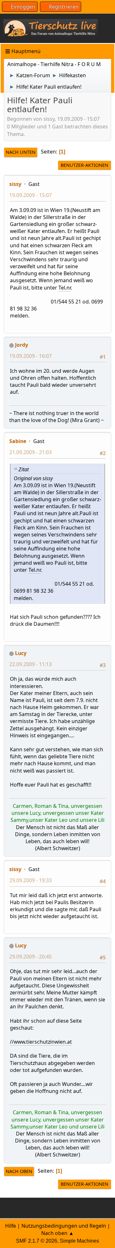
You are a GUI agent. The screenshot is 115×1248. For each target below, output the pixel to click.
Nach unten (20, 152)
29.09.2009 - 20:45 (30, 956)
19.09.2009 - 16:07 (30, 355)
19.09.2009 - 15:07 (30, 195)
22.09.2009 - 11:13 (30, 664)
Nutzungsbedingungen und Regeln (63, 1225)
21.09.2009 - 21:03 (30, 452)
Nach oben (19, 1171)
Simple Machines (79, 1241)
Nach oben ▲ (57, 1233)
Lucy (21, 653)
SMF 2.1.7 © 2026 (36, 1241)
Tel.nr (64, 287)
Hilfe (10, 1225)
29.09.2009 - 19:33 (30, 880)
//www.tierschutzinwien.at (41, 1041)
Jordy (21, 344)
